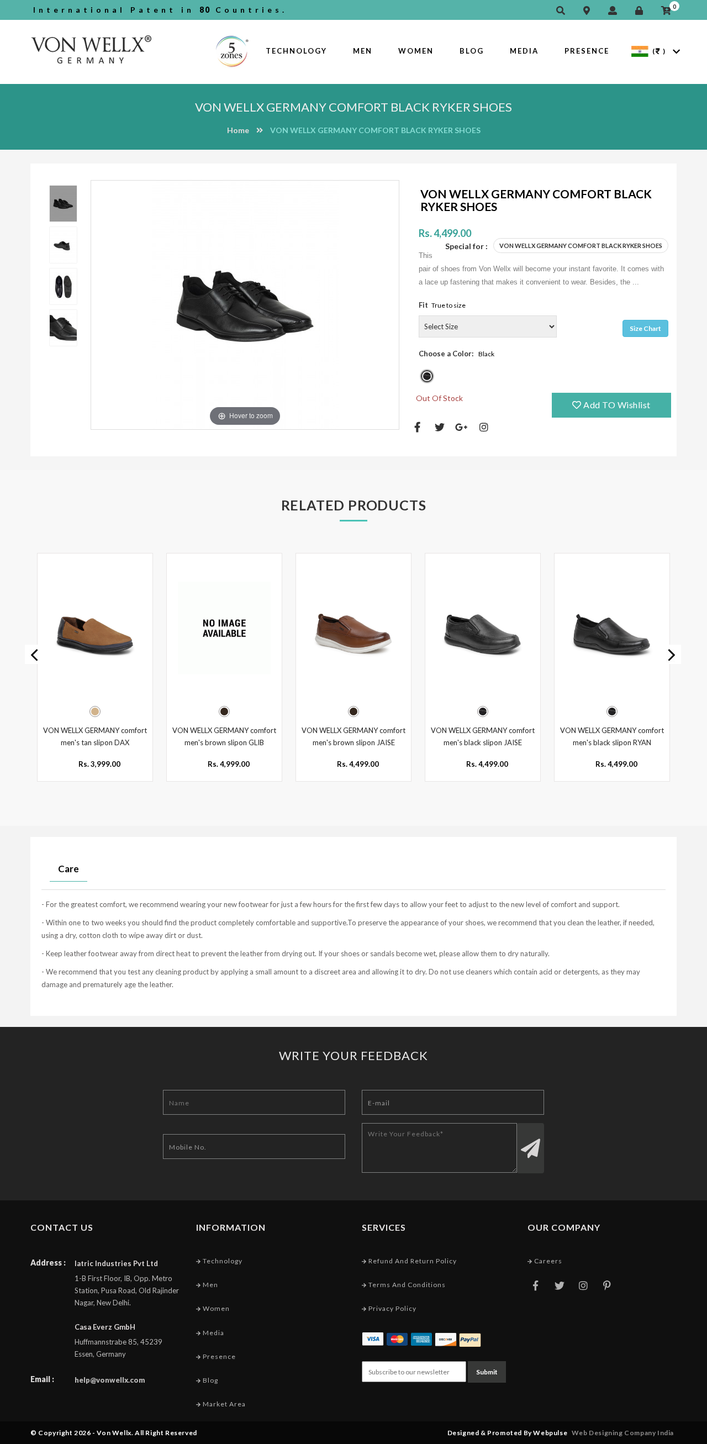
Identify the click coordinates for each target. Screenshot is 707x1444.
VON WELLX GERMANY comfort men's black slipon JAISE (483, 736)
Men (362, 50)
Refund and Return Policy (412, 1261)
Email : (42, 1379)
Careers (547, 1261)
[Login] (641, 10)
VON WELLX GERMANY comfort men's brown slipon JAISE (353, 736)
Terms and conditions (406, 1284)
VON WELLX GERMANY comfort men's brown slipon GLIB (224, 736)
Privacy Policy (391, 1308)
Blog (472, 50)
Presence (586, 50)
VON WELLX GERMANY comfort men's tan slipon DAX (95, 736)
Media (524, 50)
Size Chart (645, 328)
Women (416, 50)
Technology (296, 50)
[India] (639, 50)
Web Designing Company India (623, 1433)
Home (238, 130)
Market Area (223, 1404)
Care (68, 868)
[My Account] (615, 10)
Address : (48, 1262)
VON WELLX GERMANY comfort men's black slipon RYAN (612, 736)
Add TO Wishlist (616, 404)
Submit (487, 1372)
